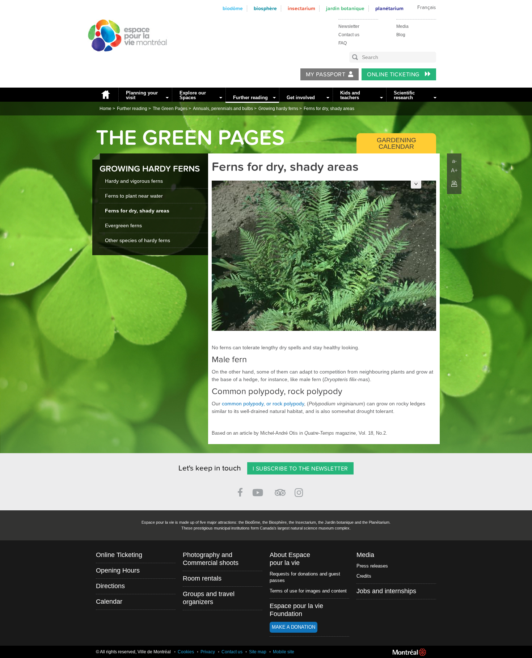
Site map (257, 651)
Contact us (348, 34)
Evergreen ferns (123, 225)
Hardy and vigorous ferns (134, 181)
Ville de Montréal (409, 652)
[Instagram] (300, 491)
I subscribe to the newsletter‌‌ (300, 468)
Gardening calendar (396, 143)
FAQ (342, 43)
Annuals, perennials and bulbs (223, 108)
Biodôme (233, 8)
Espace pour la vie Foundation (296, 609)
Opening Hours (118, 570)
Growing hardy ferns (278, 108)
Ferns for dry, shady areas (329, 108)
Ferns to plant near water (134, 196)
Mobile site (283, 651)
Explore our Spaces (193, 95)
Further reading (250, 97)
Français (426, 7)
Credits (363, 576)
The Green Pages (170, 108)
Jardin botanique (345, 8)
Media (402, 26)
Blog (400, 34)
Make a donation (293, 627)
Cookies (186, 651)
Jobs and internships (386, 591)
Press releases (372, 566)
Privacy (207, 651)
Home (105, 95)
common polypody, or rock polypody (263, 403)
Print (454, 184)
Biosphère (265, 8)
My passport (325, 74)
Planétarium (389, 8)
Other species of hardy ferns (137, 240)
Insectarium (301, 8)
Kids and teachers (350, 95)
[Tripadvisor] (280, 489)
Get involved (301, 97)
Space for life (125, 58)
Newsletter (348, 26)
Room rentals (202, 578)
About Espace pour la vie (290, 558)
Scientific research (404, 95)
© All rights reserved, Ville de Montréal (133, 651)
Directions (110, 586)
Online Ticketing (394, 74)
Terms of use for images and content (308, 591)
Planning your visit (142, 95)
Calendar (109, 601)
